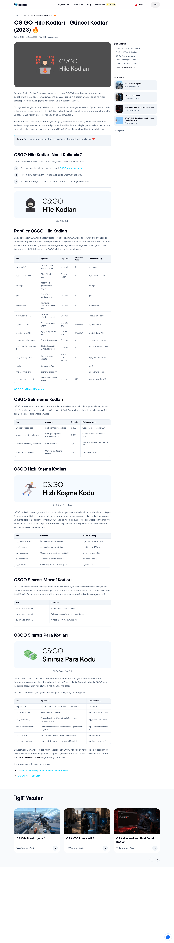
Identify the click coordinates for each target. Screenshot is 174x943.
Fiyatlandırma (64, 5)
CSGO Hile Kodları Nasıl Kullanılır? (129, 48)
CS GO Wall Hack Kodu (29, 775)
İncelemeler (104, 5)
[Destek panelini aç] (168, 937)
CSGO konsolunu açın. (71, 168)
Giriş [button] (155, 5)
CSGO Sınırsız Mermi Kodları (127, 63)
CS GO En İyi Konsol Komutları (29, 389)
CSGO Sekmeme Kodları (125, 56)
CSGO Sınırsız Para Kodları (126, 67)
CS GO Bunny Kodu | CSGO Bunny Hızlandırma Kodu (43, 770)
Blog (89, 5)
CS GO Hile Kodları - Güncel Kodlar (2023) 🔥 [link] (39, 15)
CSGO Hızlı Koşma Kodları (126, 60)
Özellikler (78, 5)
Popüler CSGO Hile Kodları (126, 52)
